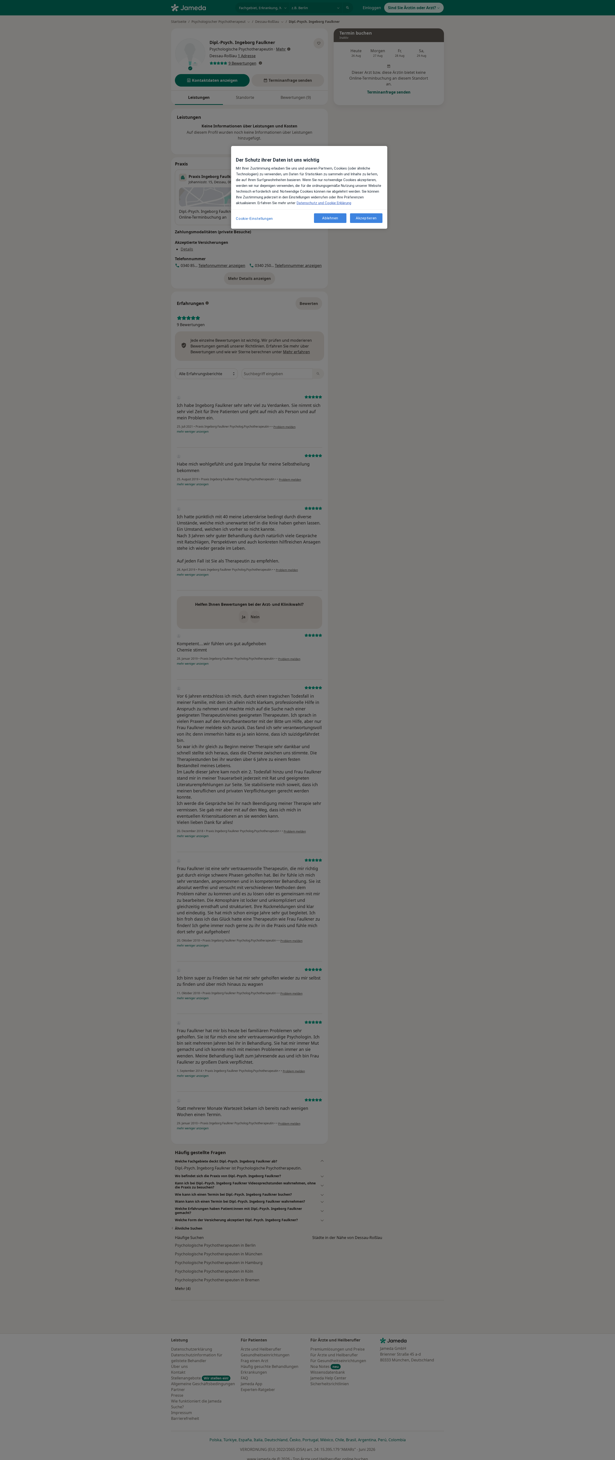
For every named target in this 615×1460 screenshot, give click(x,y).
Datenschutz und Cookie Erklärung (324, 203)
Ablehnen (330, 218)
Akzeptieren (366, 218)
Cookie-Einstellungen (254, 218)
